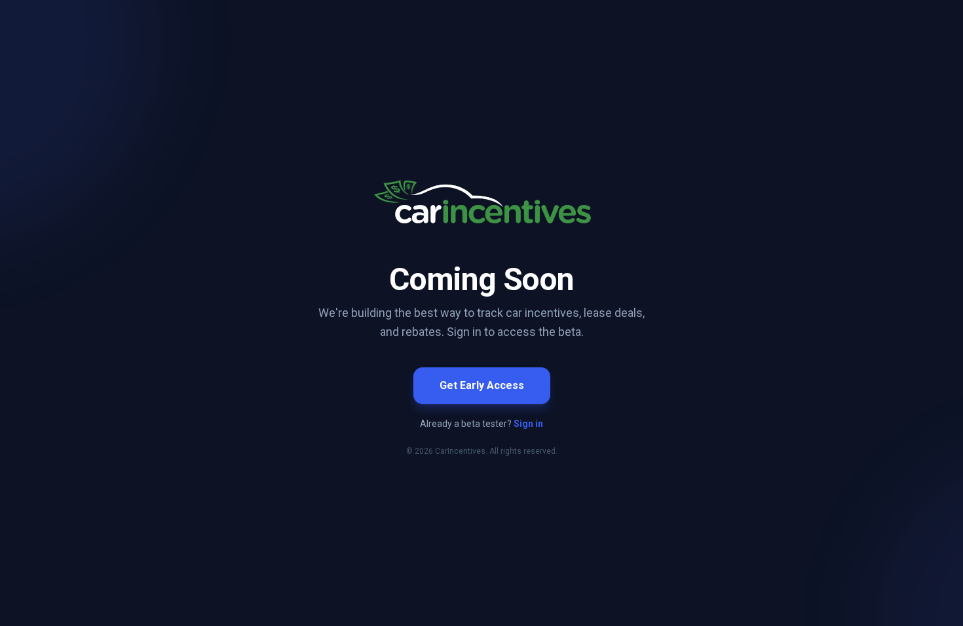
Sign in (528, 423)
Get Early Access (482, 385)
